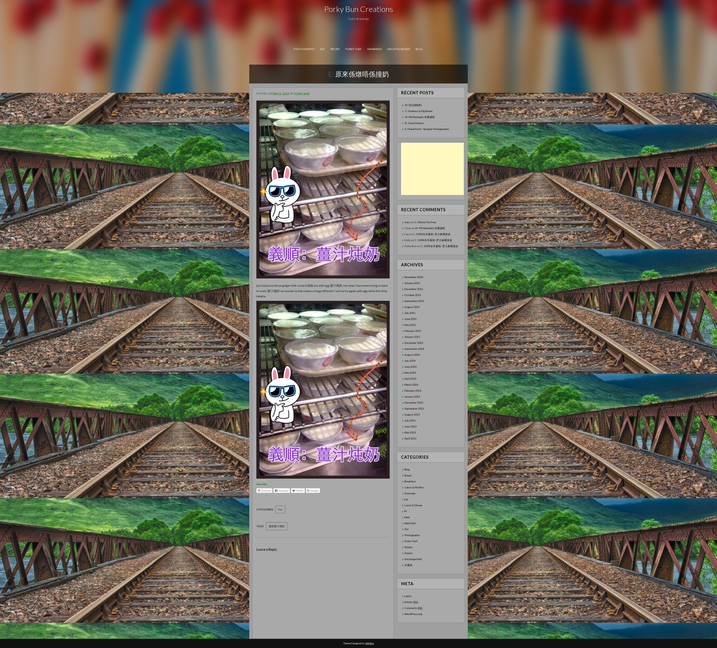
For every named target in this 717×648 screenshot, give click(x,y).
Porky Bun (302, 93)
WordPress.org (413, 614)
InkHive (369, 643)
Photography (304, 49)
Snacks (408, 553)
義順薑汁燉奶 (277, 526)
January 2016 (412, 283)
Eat (322, 49)
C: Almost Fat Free (425, 222)
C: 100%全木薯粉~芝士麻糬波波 (431, 234)
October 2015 (412, 295)
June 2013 (410, 426)
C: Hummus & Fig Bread (419, 111)
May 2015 (410, 324)
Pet (406, 529)
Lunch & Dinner (413, 505)
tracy (407, 222)
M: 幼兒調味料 (413, 105)
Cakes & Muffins (414, 487)
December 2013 (413, 402)
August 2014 (412, 354)
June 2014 (410, 366)
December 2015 (413, 289)
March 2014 (411, 384)
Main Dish (410, 523)
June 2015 (410, 318)
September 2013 (414, 408)
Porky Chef (353, 49)
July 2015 (409, 312)
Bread (407, 475)
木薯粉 (408, 565)
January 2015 (412, 336)
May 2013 (410, 432)
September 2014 (414, 348)
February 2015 (412, 330)
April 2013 (410, 438)
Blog (419, 49)
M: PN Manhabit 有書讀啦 (420, 117)
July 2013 (409, 420)
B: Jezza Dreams (414, 123)
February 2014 (412, 390)
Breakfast (410, 481)
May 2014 (410, 372)
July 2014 (409, 360)
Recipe (335, 49)
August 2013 (412, 414)
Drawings (374, 49)
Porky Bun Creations (358, 9)
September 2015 (414, 301)
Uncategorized (398, 49)
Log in (407, 596)
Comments (413, 608)
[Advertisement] (432, 169)
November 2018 (413, 277)
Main (407, 517)
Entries (411, 602)
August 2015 (412, 307)
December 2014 (413, 342)
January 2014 (412, 396)
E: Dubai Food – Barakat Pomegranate (427, 129)
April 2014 (410, 378)
